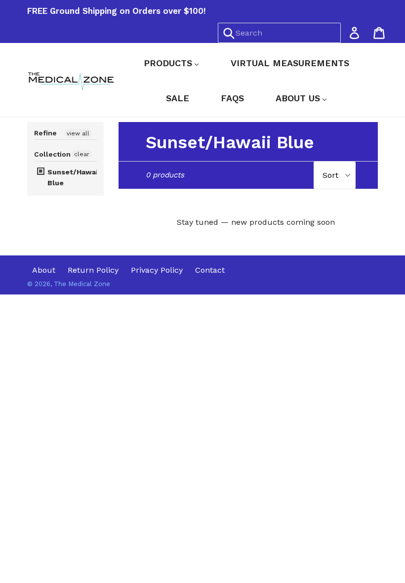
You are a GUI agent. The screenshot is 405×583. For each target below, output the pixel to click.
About (43, 270)
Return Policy (93, 270)
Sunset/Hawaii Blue (72, 177)
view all (78, 133)
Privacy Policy (157, 270)
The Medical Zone (82, 284)
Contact (210, 270)
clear (81, 154)
